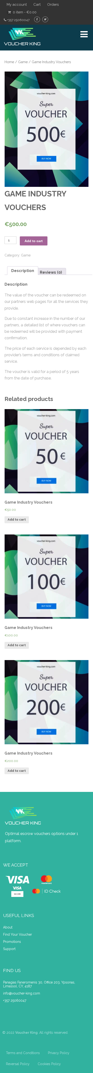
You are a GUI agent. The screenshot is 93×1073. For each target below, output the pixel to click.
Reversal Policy (18, 1064)
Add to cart (34, 241)
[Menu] (84, 34)
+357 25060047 (14, 1000)
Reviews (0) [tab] (51, 272)
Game (23, 62)
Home (9, 62)
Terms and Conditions (23, 1053)
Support (9, 949)
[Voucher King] (22, 48)
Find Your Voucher (17, 934)
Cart (37, 4)
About (8, 927)
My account (17, 4)
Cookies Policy (49, 1064)
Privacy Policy (58, 1053)
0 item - (24, 12)
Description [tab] (22, 270)
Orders (53, 4)
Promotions (12, 942)
